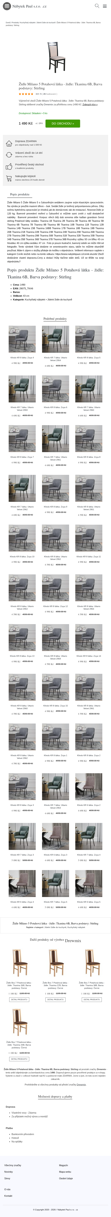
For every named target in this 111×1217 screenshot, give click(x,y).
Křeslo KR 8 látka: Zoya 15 (55, 706)
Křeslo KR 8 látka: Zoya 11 (89, 556)
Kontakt (8, 1196)
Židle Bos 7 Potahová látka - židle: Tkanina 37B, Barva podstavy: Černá (55, 985)
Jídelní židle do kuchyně (46, 23)
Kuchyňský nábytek (27, 23)
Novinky (8, 1172)
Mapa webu (65, 1172)
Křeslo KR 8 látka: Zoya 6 (55, 407)
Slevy (7, 1178)
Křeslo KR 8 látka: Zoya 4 (22, 357)
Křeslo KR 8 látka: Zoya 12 (55, 606)
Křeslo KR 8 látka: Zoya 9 (55, 507)
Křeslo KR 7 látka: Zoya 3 (22, 855)
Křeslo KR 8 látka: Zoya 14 (89, 656)
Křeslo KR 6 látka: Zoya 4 (22, 902)
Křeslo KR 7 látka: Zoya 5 (55, 902)
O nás (7, 1189)
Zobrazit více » (90, 104)
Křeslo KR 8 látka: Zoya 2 (88, 755)
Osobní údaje (66, 1178)
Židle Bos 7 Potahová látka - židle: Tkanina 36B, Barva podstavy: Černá (19, 985)
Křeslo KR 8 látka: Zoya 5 (88, 357)
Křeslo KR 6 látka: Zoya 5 (88, 902)
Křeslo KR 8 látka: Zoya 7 (22, 457)
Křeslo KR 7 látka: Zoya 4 (88, 855)
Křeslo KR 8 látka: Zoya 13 (22, 656)
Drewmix (48, 104)
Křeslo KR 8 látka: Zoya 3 (22, 805)
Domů (8, 23)
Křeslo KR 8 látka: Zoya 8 (88, 457)
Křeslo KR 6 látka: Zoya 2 (88, 805)
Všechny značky (12, 1165)
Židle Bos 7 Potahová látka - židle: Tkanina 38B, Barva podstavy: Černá (92, 985)
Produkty (15, 23)
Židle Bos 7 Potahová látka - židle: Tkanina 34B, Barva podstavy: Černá (19, 1045)
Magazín (63, 1165)
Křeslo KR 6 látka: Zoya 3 (55, 855)
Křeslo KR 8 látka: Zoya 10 (22, 556)
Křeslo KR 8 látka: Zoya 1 (55, 755)
